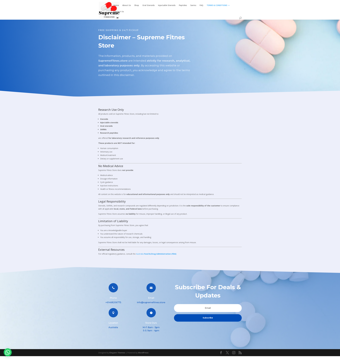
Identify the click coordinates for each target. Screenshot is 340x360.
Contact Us (118, 12)
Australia (156, 254)
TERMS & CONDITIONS (217, 5)
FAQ (201, 5)
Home (116, 5)
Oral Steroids (148, 5)
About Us (126, 5)
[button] (8, 352)
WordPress (143, 352)
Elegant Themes (117, 352)
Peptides (183, 5)
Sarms (193, 5)
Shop (136, 5)
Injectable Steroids (166, 5)
